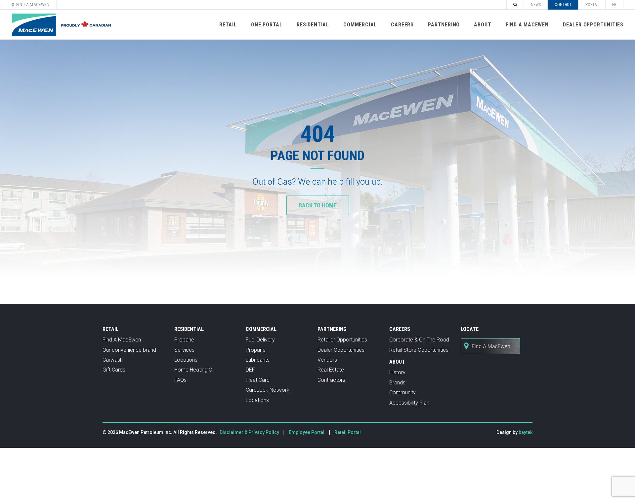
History (397, 372)
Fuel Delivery (260, 340)
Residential (313, 24)
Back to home (318, 205)
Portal (592, 4)
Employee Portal (306, 432)
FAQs (180, 380)
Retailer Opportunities (342, 340)
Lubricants (258, 360)
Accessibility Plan (409, 403)
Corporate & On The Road (419, 340)
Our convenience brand (129, 350)
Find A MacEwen (33, 4)
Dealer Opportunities (593, 24)
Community (402, 392)
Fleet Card (258, 380)
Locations (185, 360)
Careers (402, 24)
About (482, 24)
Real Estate (331, 370)
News (536, 4)
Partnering (444, 24)
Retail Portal (347, 432)
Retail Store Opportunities (418, 350)
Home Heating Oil (194, 370)
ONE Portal (266, 24)
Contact (563, 4)
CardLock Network (267, 390)
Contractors (331, 380)
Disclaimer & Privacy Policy (250, 432)
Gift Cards (114, 370)
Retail (228, 24)
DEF (250, 370)
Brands (397, 382)
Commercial (360, 24)
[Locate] (490, 357)
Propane (184, 340)
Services (184, 350)
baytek (525, 432)
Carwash (113, 360)
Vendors (327, 360)
